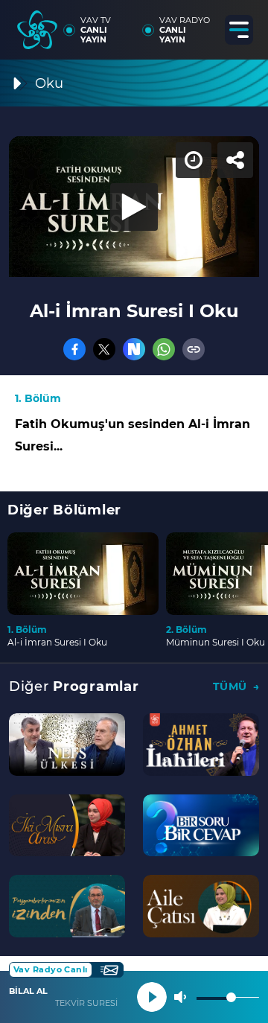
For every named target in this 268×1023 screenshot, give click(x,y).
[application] (134, 511)
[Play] (134, 511)
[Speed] (202, 24)
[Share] (244, 24)
